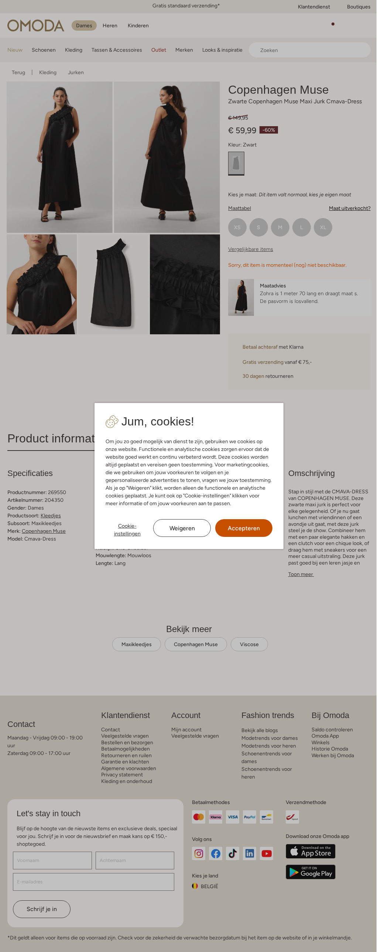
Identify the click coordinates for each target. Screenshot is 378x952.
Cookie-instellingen (127, 530)
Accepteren (244, 528)
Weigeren (182, 528)
